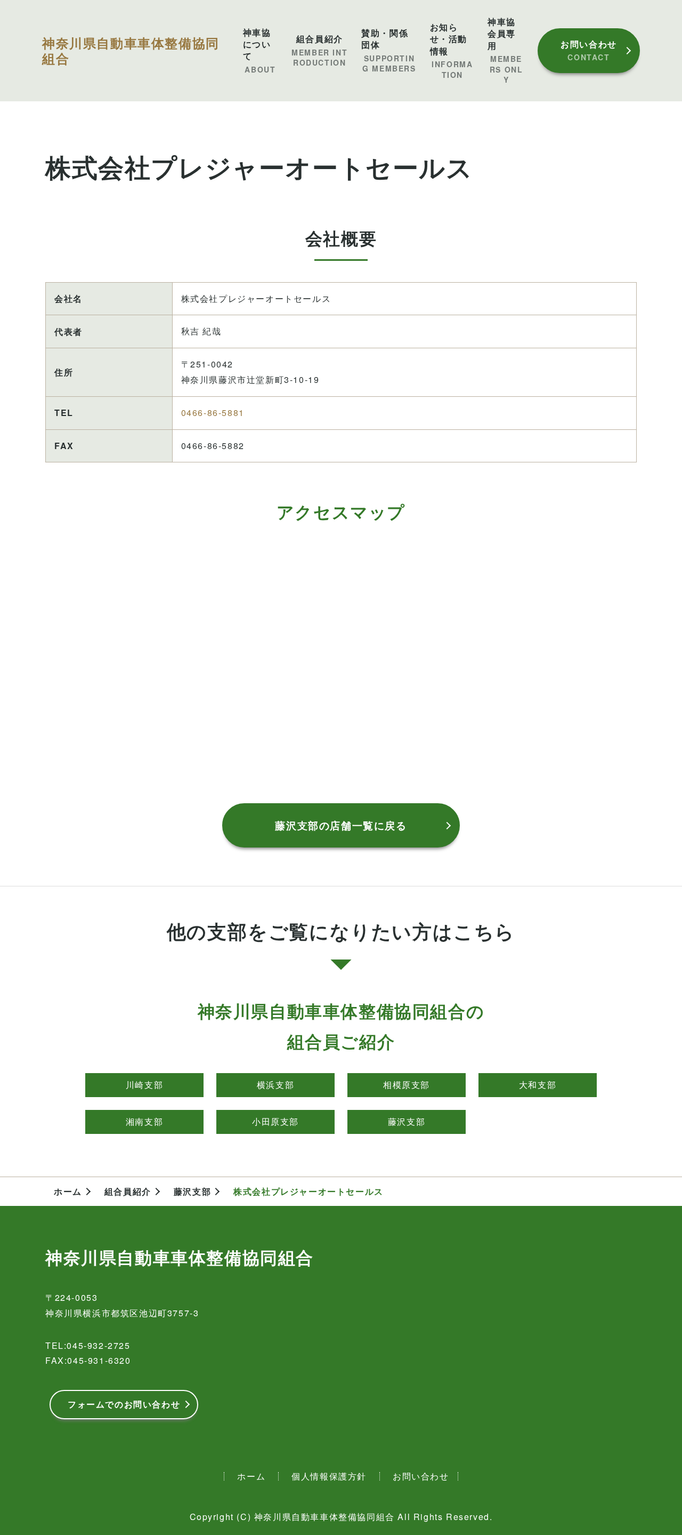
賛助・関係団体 (388, 50)
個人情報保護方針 (329, 1476)
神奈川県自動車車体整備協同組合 (131, 50)
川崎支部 (144, 1084)
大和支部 (537, 1084)
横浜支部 (275, 1084)
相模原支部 (406, 1084)
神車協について (259, 51)
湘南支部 (144, 1121)
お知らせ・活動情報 (451, 50)
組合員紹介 (319, 50)
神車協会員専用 (505, 50)
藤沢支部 (406, 1121)
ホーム (68, 1191)
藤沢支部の (341, 825)
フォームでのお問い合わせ (124, 1404)
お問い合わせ (589, 50)
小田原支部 (275, 1121)
